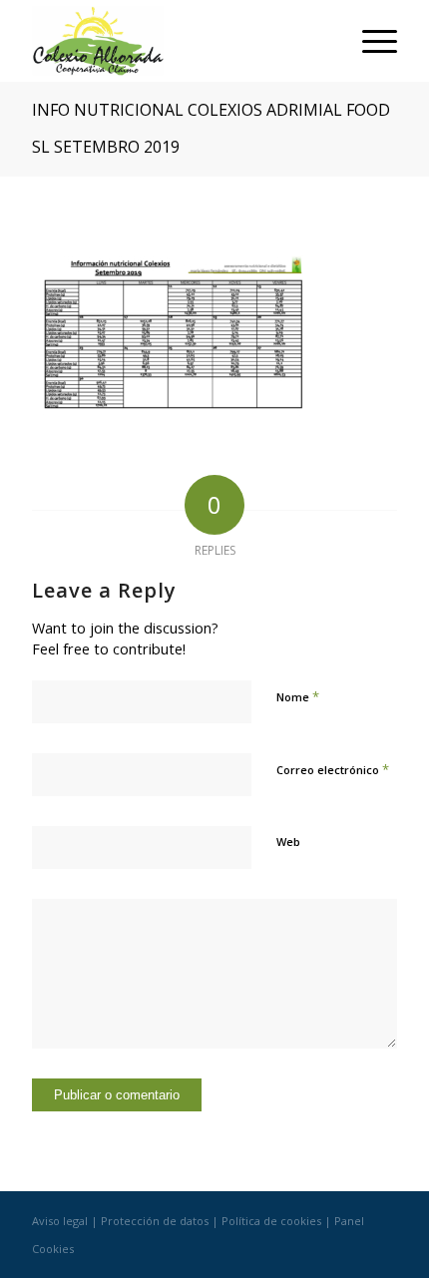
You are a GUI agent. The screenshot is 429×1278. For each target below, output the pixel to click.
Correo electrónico (332, 769)
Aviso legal (60, 1220)
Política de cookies (271, 1220)
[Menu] (369, 41)
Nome (297, 696)
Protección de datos (155, 1220)
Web (288, 841)
